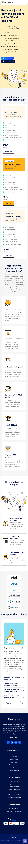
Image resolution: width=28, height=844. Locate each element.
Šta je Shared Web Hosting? (12, 648)
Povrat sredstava (14, 770)
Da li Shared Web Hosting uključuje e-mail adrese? (11, 684)
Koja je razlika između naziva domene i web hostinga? (12, 690)
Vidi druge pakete (9, 61)
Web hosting (14, 781)
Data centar (14, 756)
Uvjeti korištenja (14, 762)
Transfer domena (14, 786)
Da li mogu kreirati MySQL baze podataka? (11, 696)
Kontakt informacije (14, 759)
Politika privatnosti (14, 765)
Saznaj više (8, 151)
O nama (14, 754)
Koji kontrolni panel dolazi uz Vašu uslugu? (12, 678)
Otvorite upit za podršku (14, 797)
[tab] (14, 577)
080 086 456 (15, 808)
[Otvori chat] (25, 841)
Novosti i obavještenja (14, 789)
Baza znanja (14, 792)
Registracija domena (14, 784)
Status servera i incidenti (14, 794)
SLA (14, 767)
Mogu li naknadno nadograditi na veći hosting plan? (12, 703)
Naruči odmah (8, 58)
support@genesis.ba (15, 811)
